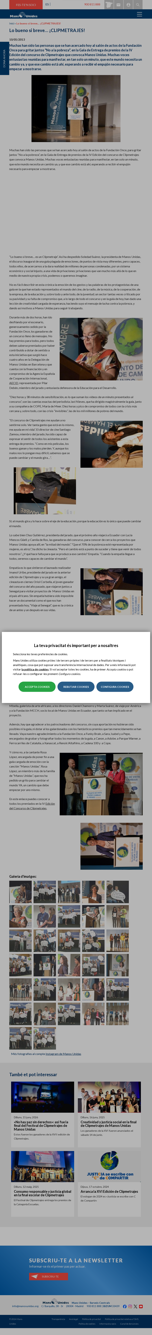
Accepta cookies (37, 686)
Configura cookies (115, 686)
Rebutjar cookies (76, 686)
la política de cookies (35, 669)
